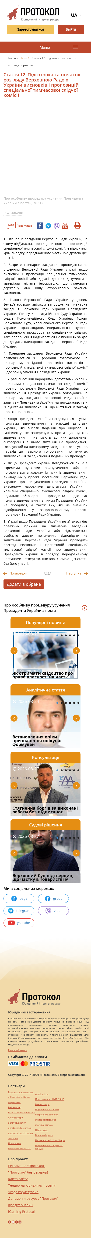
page (23, 898)
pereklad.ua (42, 1094)
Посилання (14, 1143)
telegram (23, 910)
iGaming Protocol (21, 1211)
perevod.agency (17, 1122)
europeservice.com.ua (20, 1133)
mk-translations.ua (45, 1119)
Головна (14, 58)
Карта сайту (18, 1179)
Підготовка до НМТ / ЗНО (49, 1099)
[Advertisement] (45, 148)
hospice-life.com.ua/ (46, 1114)
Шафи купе (41, 1130)
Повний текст (17, 1050)
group (58, 898)
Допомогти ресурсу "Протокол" (33, 1198)
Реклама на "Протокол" (26, 1166)
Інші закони (13, 212)
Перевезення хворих (47, 1109)
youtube (23, 923)
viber (58, 910)
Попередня (19, 573)
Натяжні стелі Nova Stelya (50, 1140)
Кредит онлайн (20, 1205)
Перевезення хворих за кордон (49, 1147)
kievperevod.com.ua (19, 1148)
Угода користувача (23, 1192)
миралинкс (14, 1102)
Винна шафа (42, 1104)
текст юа (13, 1138)
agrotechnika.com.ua (20, 1127)
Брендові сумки (44, 1135)
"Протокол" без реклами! (28, 1172)
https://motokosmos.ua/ (21, 1112)
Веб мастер (14, 1107)
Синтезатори (15, 1117)
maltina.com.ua (44, 1124)
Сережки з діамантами (21, 1091)
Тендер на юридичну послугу (32, 1185)
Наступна (73, 573)
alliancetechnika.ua (19, 1097)
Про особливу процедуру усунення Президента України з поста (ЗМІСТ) (43, 200)
